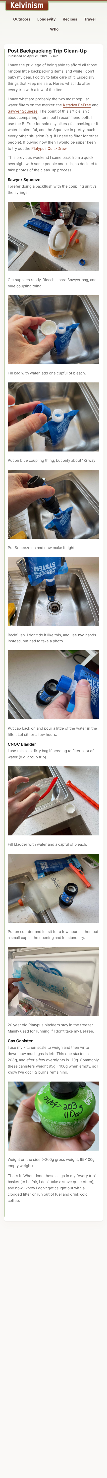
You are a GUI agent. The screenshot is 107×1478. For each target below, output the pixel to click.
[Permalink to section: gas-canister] (35, 1040)
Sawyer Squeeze (23, 111)
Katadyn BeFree (77, 105)
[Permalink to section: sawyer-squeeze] (43, 179)
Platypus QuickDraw (48, 148)
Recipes (70, 19)
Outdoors (21, 19)
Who (54, 29)
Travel (90, 19)
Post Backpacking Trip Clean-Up (47, 51)
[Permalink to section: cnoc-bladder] (38, 744)
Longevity (46, 19)
